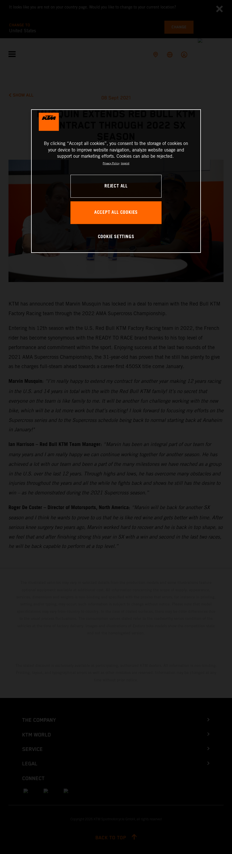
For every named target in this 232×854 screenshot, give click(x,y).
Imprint (125, 163)
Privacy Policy (111, 163)
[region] (116, 181)
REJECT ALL (116, 186)
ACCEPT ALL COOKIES (116, 212)
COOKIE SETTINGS (116, 236)
